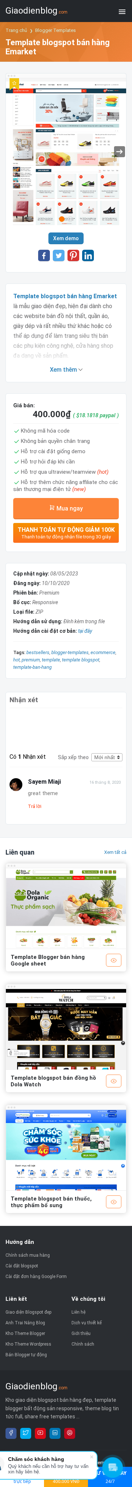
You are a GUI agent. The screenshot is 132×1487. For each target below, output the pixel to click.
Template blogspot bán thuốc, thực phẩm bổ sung (51, 1202)
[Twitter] (25, 1433)
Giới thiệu (81, 1333)
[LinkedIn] (55, 1433)
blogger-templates (70, 652)
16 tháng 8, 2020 (105, 782)
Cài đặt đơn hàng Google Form (36, 1276)
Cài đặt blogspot (22, 1265)
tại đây (85, 631)
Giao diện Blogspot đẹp (28, 1312)
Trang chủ (16, 30)
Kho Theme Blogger (25, 1333)
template (51, 660)
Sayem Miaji (44, 781)
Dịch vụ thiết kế (87, 1322)
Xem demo (66, 238)
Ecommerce (103, 652)
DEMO (113, 960)
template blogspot (80, 660)
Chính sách (83, 1344)
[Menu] (122, 11)
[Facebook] (11, 1433)
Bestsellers (38, 652)
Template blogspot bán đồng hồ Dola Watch (53, 1081)
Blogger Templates (55, 30)
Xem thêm (64, 369)
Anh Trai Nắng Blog (25, 1322)
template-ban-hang (32, 667)
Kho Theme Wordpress (28, 1344)
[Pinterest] (69, 1433)
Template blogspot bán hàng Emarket (65, 296)
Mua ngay (69, 508)
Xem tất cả (115, 852)
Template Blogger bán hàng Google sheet (48, 960)
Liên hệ (78, 1312)
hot (16, 660)
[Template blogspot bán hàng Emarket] (66, 153)
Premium (31, 660)
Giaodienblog (36, 11)
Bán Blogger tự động (26, 1354)
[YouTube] (40, 1433)
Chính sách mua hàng (28, 1255)
